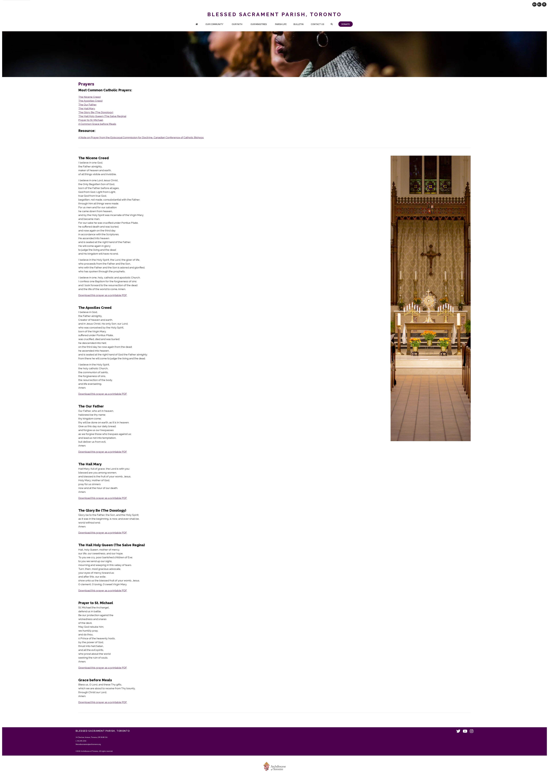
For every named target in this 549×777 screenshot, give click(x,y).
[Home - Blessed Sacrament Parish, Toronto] (196, 24)
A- (539, 4)
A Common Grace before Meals (97, 123)
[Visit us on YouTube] (465, 731)
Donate (345, 24)
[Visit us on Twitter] (458, 731)
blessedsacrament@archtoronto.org (88, 744)
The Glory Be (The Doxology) (95, 112)
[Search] (331, 24)
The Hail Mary (86, 108)
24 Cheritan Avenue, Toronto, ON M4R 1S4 (91, 737)
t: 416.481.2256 (81, 741)
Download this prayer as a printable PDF (102, 295)
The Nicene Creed (89, 96)
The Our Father (87, 104)
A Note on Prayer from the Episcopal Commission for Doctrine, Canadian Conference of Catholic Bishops (141, 137)
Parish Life (281, 24)
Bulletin (299, 24)
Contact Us (317, 24)
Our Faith (237, 24)
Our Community (214, 24)
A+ (534, 4)
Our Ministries (258, 24)
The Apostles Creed (90, 100)
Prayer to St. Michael (90, 119)
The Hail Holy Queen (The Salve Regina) (102, 116)
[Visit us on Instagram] (471, 731)
